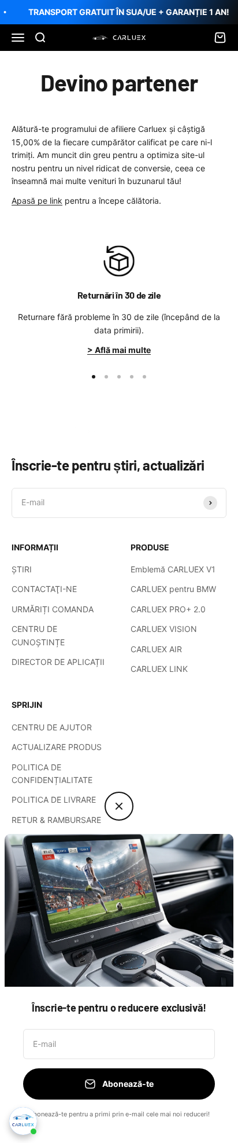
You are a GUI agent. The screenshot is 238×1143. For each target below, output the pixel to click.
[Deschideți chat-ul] (23, 1121)
